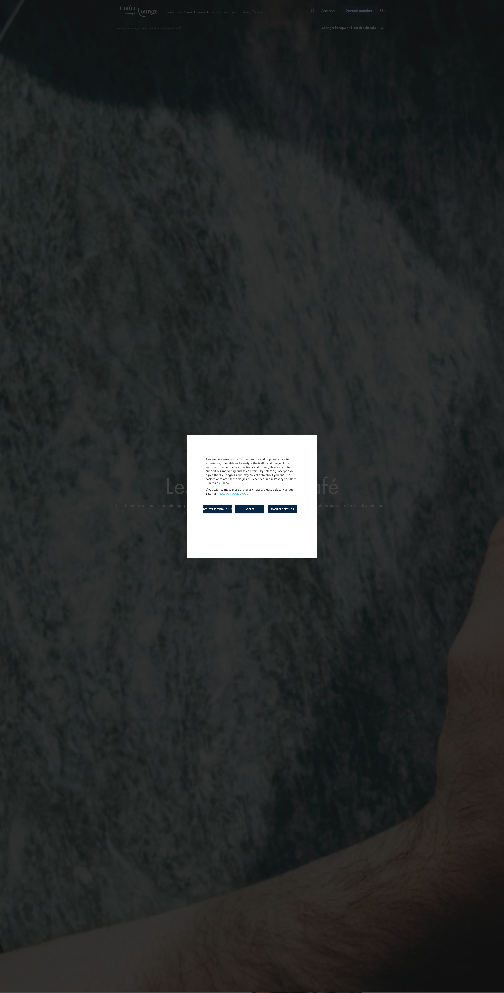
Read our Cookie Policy (234, 493)
